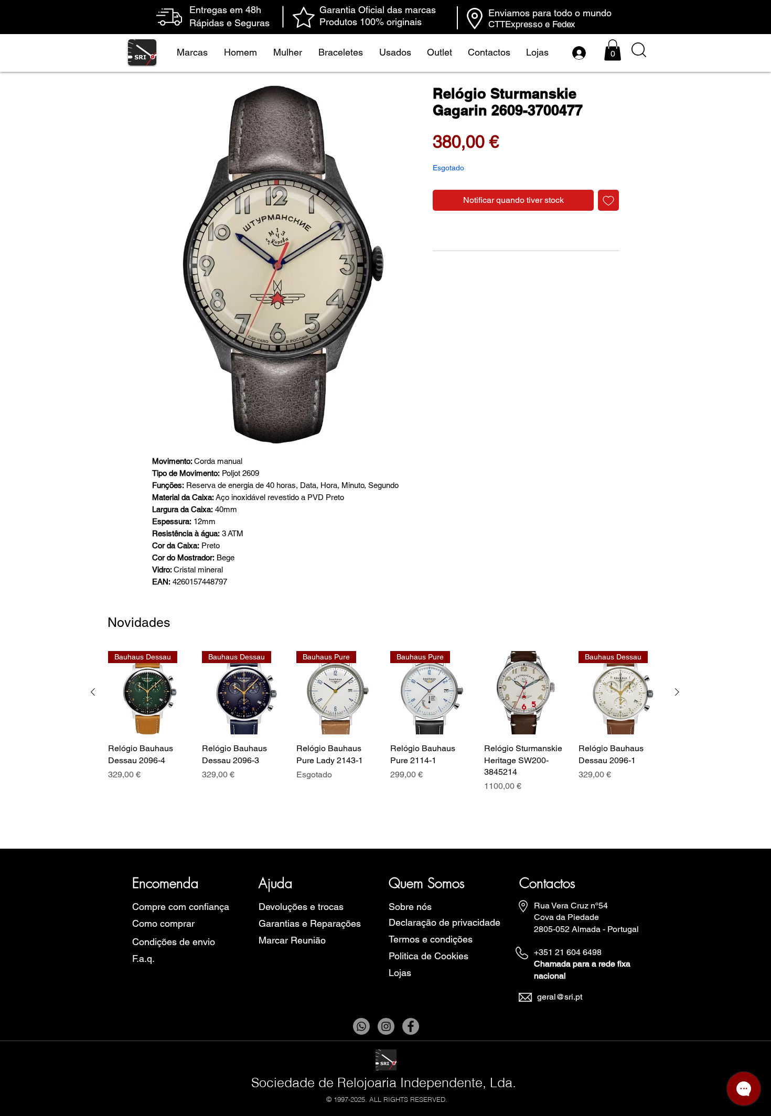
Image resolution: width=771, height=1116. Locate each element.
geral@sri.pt (559, 997)
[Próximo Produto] (677, 692)
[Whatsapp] (361, 1026)
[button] (613, 50)
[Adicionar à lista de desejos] (608, 200)
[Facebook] (410, 1026)
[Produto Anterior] (93, 692)
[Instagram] (386, 1026)
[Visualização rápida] (525, 692)
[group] (385, 728)
